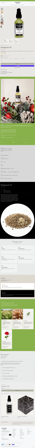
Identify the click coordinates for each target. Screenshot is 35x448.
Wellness (21, 431)
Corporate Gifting (22, 438)
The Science (21, 430)
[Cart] (33, 2)
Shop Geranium (4, 347)
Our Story (21, 429)
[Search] (30, 2)
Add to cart (17, 390)
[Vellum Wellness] (17, 3)
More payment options (17, 67)
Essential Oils (14, 430)
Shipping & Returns (29, 431)
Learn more (10, 72)
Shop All (13, 437)
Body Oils (14, 431)
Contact (28, 430)
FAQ (27, 429)
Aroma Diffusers (14, 429)
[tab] (2, 9)
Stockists (21, 437)
